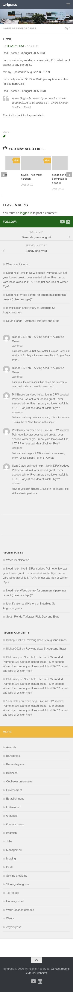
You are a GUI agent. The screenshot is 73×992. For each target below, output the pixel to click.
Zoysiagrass (13, 927)
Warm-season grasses (19, 28)
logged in (26, 213)
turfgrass (9, 5)
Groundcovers (15, 824)
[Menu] (68, 4)
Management (14, 849)
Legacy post (15, 46)
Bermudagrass (15, 764)
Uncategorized (15, 901)
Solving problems (16, 875)
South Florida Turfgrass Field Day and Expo (32, 320)
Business (12, 772)
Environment (14, 790)
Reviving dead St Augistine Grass (46, 640)
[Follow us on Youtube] (62, 221)
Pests (9, 867)
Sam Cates (19, 465)
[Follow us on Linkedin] (68, 221)
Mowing (11, 858)
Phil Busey (18, 394)
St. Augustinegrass (17, 884)
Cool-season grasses (19, 781)
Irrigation (11, 832)
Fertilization (13, 807)
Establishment (15, 798)
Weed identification (17, 264)
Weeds (10, 918)
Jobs (9, 841)
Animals (11, 747)
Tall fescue (12, 892)
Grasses (11, 815)
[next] (69, 174)
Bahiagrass (13, 755)
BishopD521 (19, 336)
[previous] (4, 174)
